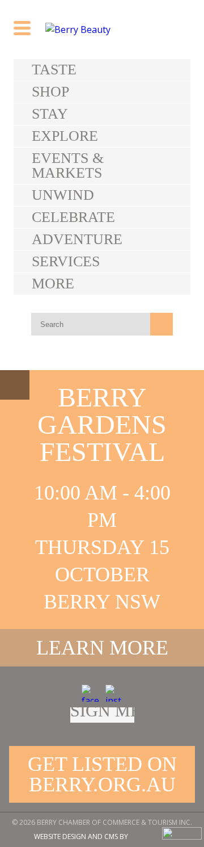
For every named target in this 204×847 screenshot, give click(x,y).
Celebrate (73, 217)
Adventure (77, 239)
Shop (50, 91)
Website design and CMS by (81, 836)
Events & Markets (68, 165)
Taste (54, 69)
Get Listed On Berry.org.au (102, 774)
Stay (50, 114)
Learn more (102, 647)
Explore (65, 136)
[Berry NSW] (102, 29)
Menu (14, 385)
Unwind (63, 195)
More (53, 283)
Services (66, 261)
